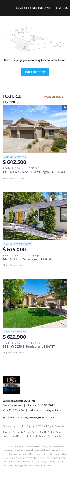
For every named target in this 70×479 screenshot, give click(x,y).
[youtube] (36, 471)
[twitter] (20, 471)
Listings (62, 7)
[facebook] (5, 471)
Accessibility (54, 435)
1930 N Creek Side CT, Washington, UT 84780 (34, 172)
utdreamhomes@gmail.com (45, 410)
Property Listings (26, 435)
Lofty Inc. (21, 426)
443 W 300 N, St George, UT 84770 (27, 259)
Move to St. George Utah (33, 7)
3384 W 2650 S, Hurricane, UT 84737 (29, 346)
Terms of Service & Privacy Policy (20, 432)
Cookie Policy (47, 432)
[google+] (44, 471)
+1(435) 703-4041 (14, 410)
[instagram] (28, 471)
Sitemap (41, 435)
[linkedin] (13, 471)
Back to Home (35, 71)
